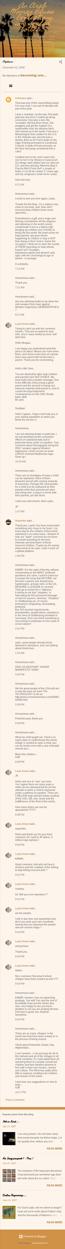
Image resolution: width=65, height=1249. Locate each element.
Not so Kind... (11, 1122)
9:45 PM (19, 1019)
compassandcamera (39, 1243)
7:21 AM (19, 287)
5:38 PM (19, 704)
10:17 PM (20, 1092)
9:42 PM (19, 932)
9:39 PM (19, 814)
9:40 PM (19, 844)
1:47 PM (19, 511)
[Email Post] (11, 86)
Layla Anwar (22, 323)
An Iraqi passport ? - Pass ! (18, 1158)
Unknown (20, 98)
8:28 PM (19, 762)
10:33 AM (20, 461)
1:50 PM (19, 555)
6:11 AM (19, 184)
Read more (54, 1148)
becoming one (32, 75)
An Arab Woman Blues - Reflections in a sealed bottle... (32, 18)
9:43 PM (19, 956)
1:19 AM (19, 653)
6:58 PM (19, 723)
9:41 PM (19, 874)
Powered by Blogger (34, 1236)
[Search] (60, 6)
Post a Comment (15, 1100)
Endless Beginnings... (14, 1195)
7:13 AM (19, 268)
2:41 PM (19, 628)
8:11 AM (19, 314)
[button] (60, 62)
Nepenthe (20, 520)
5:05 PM (19, 674)
